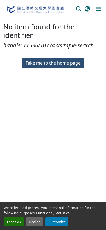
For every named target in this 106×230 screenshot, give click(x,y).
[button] (35, 9)
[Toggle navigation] (99, 9)
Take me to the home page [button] (53, 63)
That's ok (14, 221)
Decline (34, 221)
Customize (57, 221)
